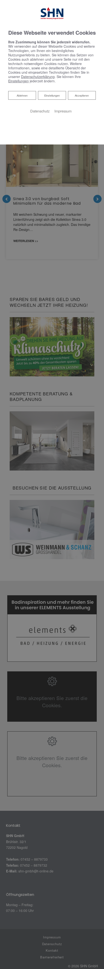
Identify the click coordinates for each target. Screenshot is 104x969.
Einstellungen (52, 95)
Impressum (63, 110)
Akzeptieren (82, 95)
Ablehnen (22, 95)
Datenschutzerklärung (38, 76)
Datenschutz (40, 110)
